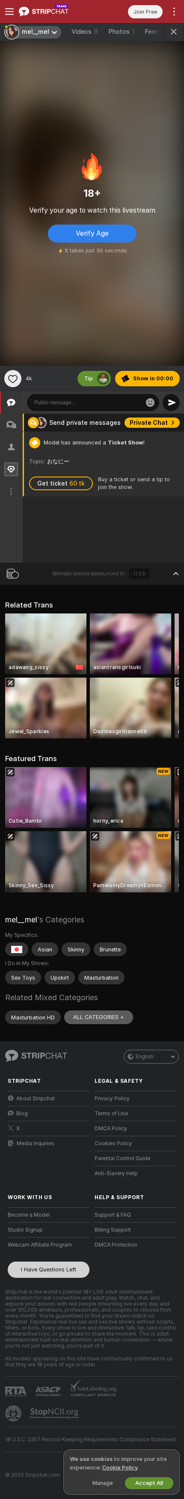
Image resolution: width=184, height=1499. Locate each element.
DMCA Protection (116, 1245)
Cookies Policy (113, 1143)
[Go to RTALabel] (16, 1391)
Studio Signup (25, 1230)
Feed (152, 32)
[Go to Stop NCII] (55, 1413)
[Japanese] (16, 949)
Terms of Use (111, 1114)
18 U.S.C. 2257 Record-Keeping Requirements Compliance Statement (90, 1440)
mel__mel (21, 919)
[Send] (171, 402)
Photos (121, 32)
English (145, 1057)
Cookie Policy (119, 1467)
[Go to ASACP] (48, 1391)
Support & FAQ (113, 1215)
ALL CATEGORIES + (98, 1017)
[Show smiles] (150, 402)
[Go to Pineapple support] (14, 1413)
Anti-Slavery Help (116, 1173)
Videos (84, 32)
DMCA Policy (111, 1129)
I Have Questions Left (48, 1269)
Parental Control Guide (122, 1158)
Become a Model (29, 1215)
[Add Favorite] (12, 378)
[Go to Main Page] (55, 12)
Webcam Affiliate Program (40, 1245)
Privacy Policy (112, 1099)
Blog (22, 1114)
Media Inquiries (35, 1143)
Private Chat (149, 422)
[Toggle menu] (9, 11)
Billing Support (113, 1230)
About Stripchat (35, 1099)
